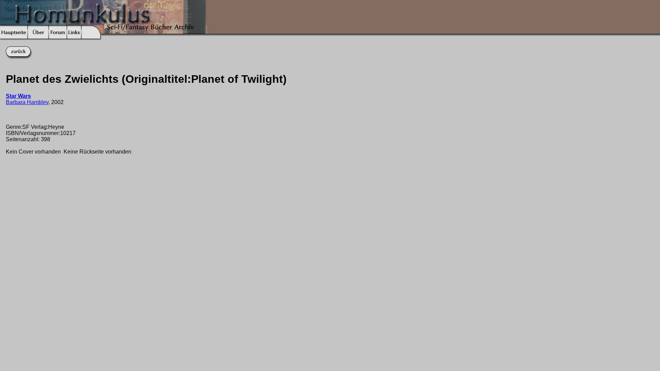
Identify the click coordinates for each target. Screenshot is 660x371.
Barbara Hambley (27, 102)
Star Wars (18, 96)
